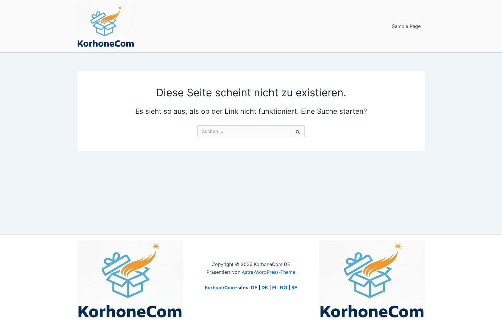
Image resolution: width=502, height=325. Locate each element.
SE (294, 287)
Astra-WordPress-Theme (268, 272)
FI (274, 287)
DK (264, 287)
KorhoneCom (220, 287)
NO (283, 287)
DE (254, 287)
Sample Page (406, 26)
